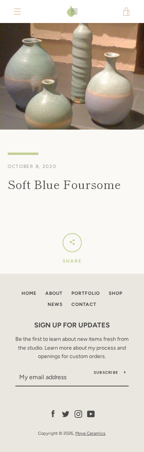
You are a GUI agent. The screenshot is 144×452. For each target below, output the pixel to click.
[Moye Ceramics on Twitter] (66, 413)
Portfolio (85, 293)
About (54, 293)
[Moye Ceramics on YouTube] (91, 413)
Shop (115, 293)
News (55, 304)
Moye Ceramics (90, 433)
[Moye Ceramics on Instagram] (78, 413)
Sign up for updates (72, 325)
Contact (83, 304)
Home (29, 293)
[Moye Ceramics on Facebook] (53, 413)
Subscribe (106, 372)
